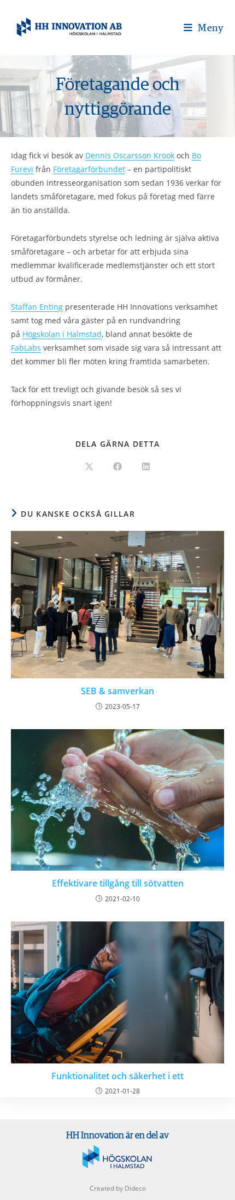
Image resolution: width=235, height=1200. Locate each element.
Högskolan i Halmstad (62, 334)
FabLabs (26, 347)
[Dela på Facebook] (117, 467)
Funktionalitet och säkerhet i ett (117, 1076)
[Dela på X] (89, 467)
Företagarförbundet (89, 169)
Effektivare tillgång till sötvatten (118, 883)
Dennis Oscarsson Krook (129, 155)
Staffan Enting (37, 307)
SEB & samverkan (117, 691)
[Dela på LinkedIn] (146, 467)
